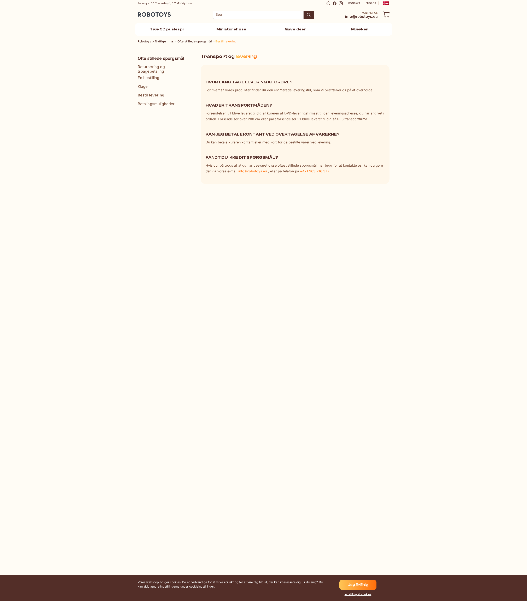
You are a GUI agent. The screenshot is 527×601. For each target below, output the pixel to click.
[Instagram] (341, 3)
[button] (385, 3)
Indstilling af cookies (358, 594)
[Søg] (309, 15)
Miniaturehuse (231, 29)
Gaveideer (295, 29)
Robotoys (143, 13)
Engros (370, 3)
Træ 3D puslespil (167, 29)
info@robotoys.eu (361, 16)
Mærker (359, 29)
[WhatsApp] (328, 3)
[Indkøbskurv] (386, 14)
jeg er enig (358, 585)
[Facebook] (335, 3)
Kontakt (354, 3)
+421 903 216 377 (314, 171)
